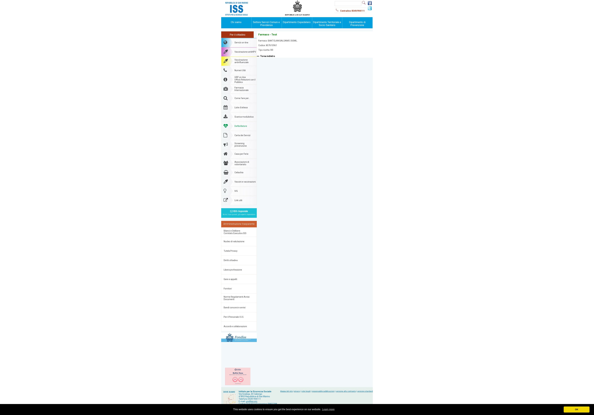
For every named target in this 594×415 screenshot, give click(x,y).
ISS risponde (239, 212)
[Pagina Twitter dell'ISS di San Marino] (369, 10)
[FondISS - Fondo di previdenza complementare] (239, 337)
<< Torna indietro (266, 56)
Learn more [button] (328, 409)
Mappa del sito (286, 391)
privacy (297, 391)
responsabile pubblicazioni (323, 391)
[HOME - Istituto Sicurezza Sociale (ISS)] (246, 3)
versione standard (365, 391)
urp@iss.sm (251, 401)
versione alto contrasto (346, 391)
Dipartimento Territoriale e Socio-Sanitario (327, 24)
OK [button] (576, 409)
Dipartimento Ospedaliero (297, 22)
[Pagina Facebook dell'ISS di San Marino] (369, 5)
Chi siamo (236, 22)
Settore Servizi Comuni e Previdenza (266, 24)
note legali (305, 391)
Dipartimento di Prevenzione (357, 24)
